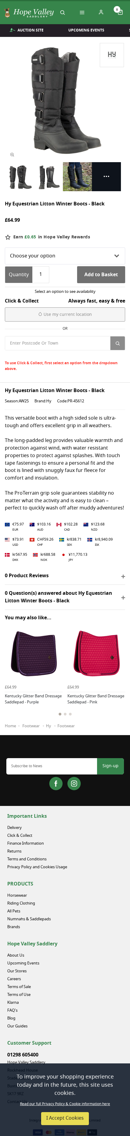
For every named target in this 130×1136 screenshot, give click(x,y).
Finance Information (25, 843)
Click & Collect (19, 836)
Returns (14, 851)
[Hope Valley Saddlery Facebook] (56, 783)
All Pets (13, 911)
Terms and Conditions (27, 859)
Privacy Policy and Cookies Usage (37, 867)
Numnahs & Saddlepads (29, 919)
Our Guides (17, 1026)
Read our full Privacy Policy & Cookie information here (65, 1104)
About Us (15, 955)
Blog (11, 1018)
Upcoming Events (86, 30)
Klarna (13, 1003)
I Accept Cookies (65, 1118)
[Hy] (112, 55)
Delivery (14, 828)
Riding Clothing (21, 903)
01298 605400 (22, 1055)
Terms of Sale (19, 987)
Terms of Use (19, 995)
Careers (14, 979)
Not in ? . (45, 355)
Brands (13, 927)
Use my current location (67, 314)
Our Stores (17, 971)
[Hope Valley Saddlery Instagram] (74, 783)
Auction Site (31, 30)
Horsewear (17, 895)
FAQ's (12, 1010)
